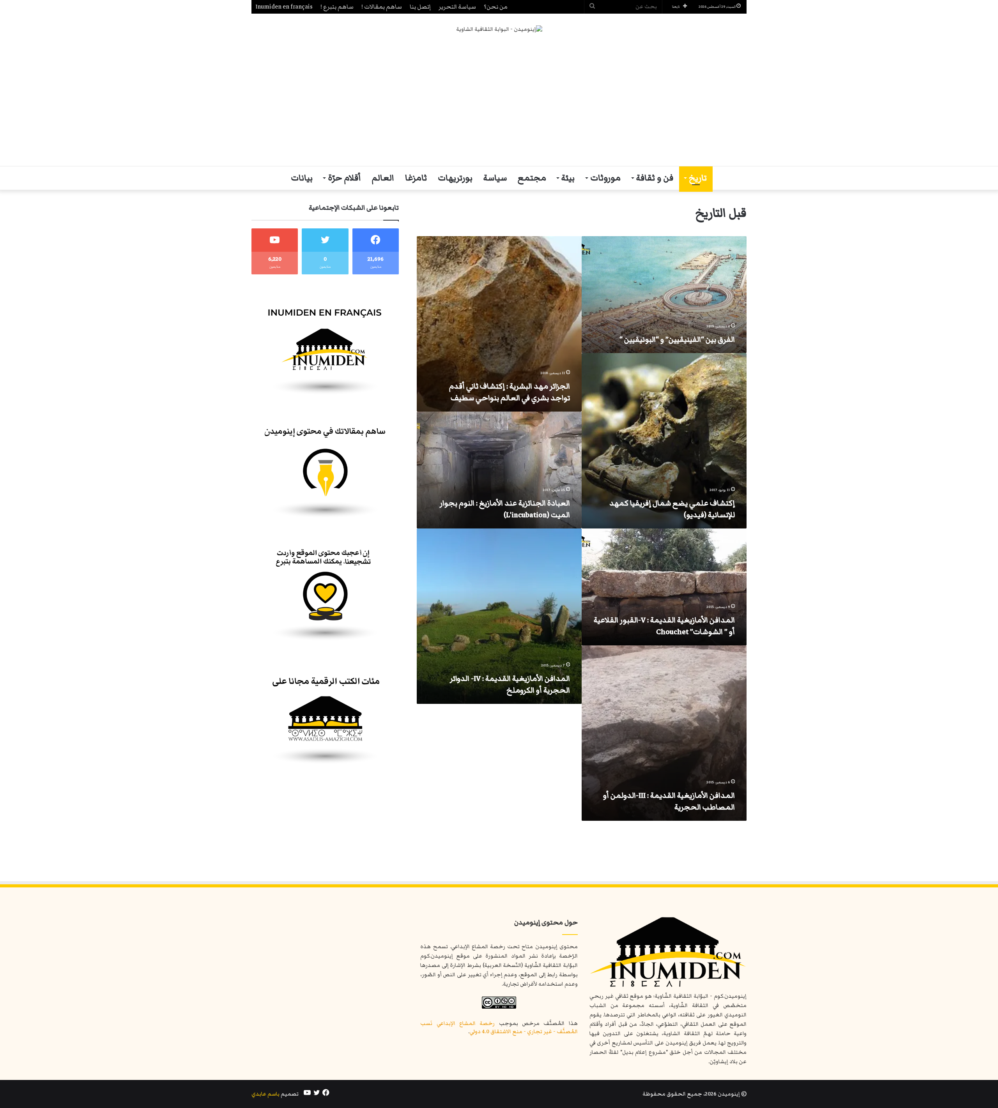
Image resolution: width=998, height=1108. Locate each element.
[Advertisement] (499, 99)
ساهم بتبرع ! (337, 6)
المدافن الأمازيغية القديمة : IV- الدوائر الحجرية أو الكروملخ (510, 684)
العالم (383, 177)
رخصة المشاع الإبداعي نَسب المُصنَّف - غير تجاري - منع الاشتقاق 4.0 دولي (498, 1027)
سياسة (495, 177)
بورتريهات (455, 177)
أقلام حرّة (344, 177)
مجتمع (532, 177)
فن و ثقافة (654, 177)
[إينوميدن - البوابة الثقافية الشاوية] (499, 29)
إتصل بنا (420, 6)
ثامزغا (416, 177)
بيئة (568, 177)
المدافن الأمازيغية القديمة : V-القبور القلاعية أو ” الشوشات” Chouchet (664, 626)
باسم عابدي (265, 1094)
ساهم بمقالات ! (381, 6)
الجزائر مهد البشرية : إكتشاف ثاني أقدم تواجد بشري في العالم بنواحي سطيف (509, 392)
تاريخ (698, 177)
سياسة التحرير (457, 6)
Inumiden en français (284, 6)
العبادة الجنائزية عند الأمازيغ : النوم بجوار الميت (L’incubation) (505, 509)
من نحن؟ (496, 6)
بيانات (302, 177)
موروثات (605, 177)
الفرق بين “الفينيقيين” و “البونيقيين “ (677, 339)
